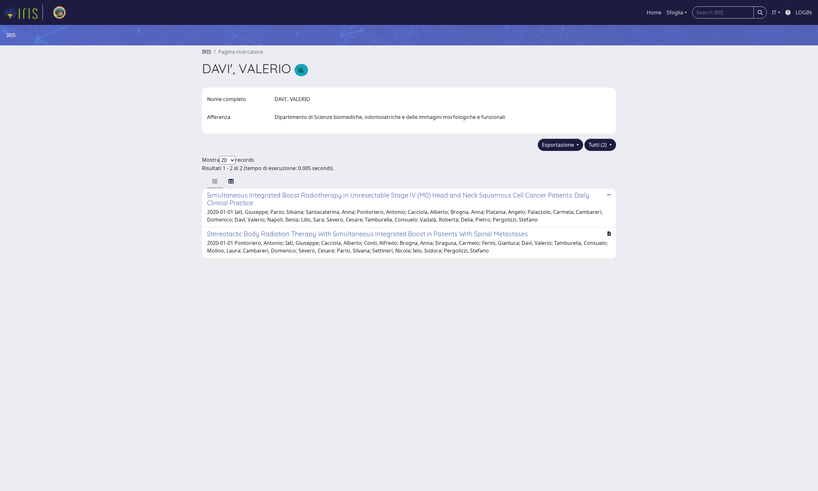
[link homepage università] (59, 12)
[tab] (215, 181)
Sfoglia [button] (675, 12)
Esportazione (558, 144)
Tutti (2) (598, 144)
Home (654, 12)
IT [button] (774, 12)
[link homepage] (23, 12)
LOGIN (804, 12)
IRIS (206, 51)
